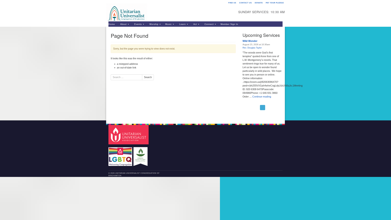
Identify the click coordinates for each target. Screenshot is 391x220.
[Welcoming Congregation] (120, 155)
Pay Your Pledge (275, 3)
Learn (182, 24)
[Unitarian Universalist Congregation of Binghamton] (158, 10)
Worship (154, 24)
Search (148, 77)
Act (195, 24)
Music (168, 24)
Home (111, 24)
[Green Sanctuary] (140, 155)
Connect (209, 24)
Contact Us (245, 3)
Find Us (232, 3)
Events (138, 24)
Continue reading (261, 96)
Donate (259, 3)
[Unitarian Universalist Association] (128, 134)
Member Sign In (229, 24)
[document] (195, 73)
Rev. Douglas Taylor (252, 47)
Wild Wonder (250, 41)
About (123, 24)
